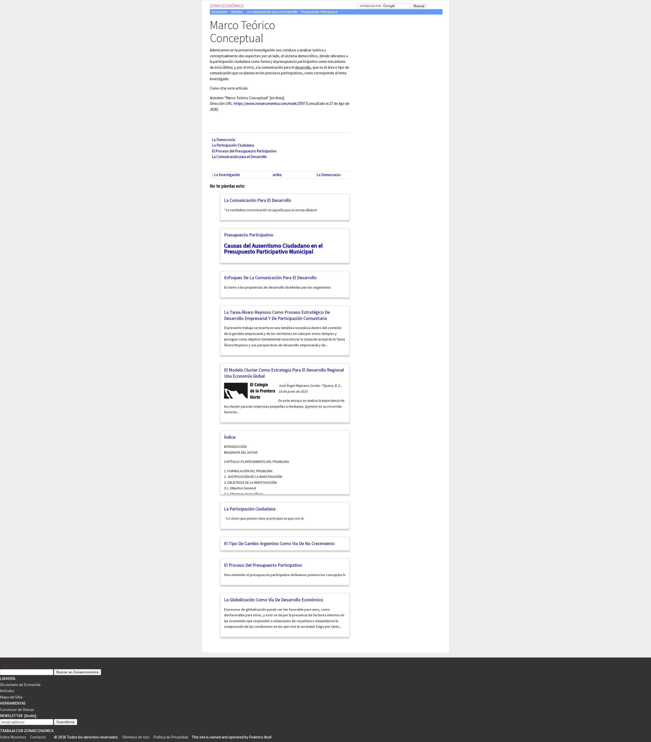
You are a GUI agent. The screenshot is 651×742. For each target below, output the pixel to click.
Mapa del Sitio (11, 697)
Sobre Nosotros (13, 737)
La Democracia (223, 139)
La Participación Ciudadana (233, 145)
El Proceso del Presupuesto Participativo (244, 150)
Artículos (237, 12)
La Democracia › (329, 174)
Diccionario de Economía (20, 684)
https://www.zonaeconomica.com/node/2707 (269, 103)
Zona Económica (227, 6)
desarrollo (303, 67)
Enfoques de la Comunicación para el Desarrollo (270, 277)
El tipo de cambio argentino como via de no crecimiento (279, 543)
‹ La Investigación (226, 174)
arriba (277, 174)
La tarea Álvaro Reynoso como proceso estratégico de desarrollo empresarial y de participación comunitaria (277, 315)
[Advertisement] (403, 57)
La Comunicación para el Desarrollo (272, 12)
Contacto (38, 737)
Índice (229, 437)
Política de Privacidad (170, 737)
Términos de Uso (136, 737)
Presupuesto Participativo (319, 12)
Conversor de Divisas (17, 709)
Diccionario (220, 12)
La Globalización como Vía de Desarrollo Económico (273, 600)
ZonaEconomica (14, 666)
